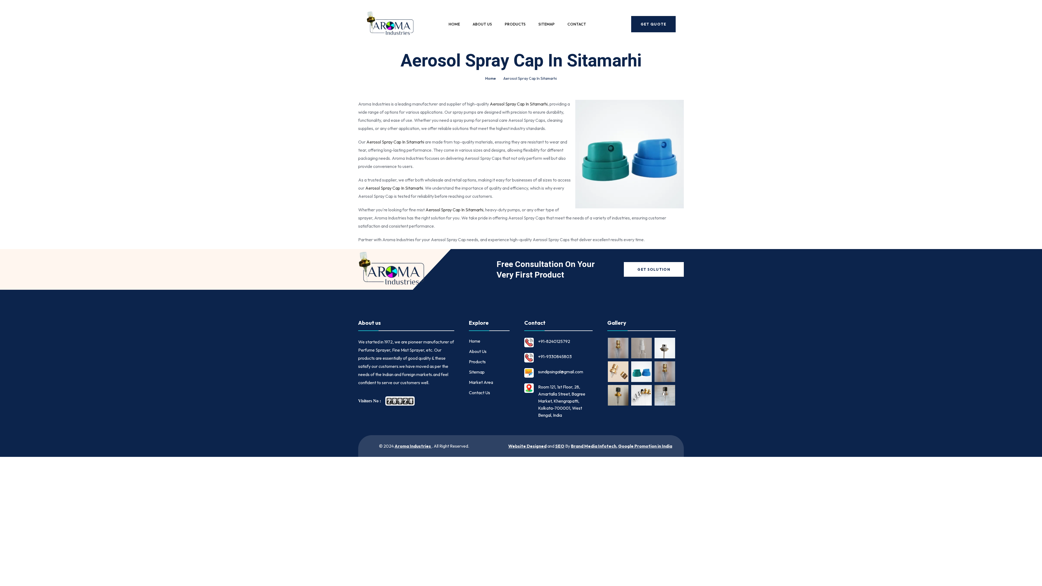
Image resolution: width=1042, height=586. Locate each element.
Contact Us (479, 392)
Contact (576, 24)
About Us (482, 24)
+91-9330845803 (555, 356)
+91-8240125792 (554, 341)
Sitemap (546, 24)
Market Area (481, 382)
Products (515, 24)
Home (454, 24)
